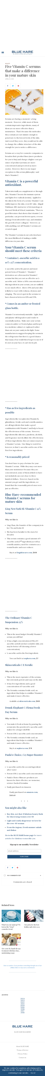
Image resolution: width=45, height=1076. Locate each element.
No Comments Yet (14, 875)
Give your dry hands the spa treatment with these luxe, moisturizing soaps (11, 951)
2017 (22, 1011)
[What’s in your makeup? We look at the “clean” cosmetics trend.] (11, 916)
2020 (22, 1005)
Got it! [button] (33, 1073)
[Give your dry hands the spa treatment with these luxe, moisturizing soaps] (11, 940)
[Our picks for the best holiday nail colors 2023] (33, 916)
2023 (23, 1000)
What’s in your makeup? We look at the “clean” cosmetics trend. (11, 927)
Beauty (7, 63)
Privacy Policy (22, 1054)
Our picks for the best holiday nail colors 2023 (32, 926)
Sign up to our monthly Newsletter (24, 845)
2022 (23, 1002)
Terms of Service (22, 1050)
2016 (22, 1012)
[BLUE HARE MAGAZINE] (22, 52)
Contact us (22, 1058)
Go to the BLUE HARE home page (19, 835)
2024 (22, 998)
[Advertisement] (22, 25)
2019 (22, 1007)
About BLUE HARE (22, 1046)
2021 (22, 1004)
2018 (22, 1009)
